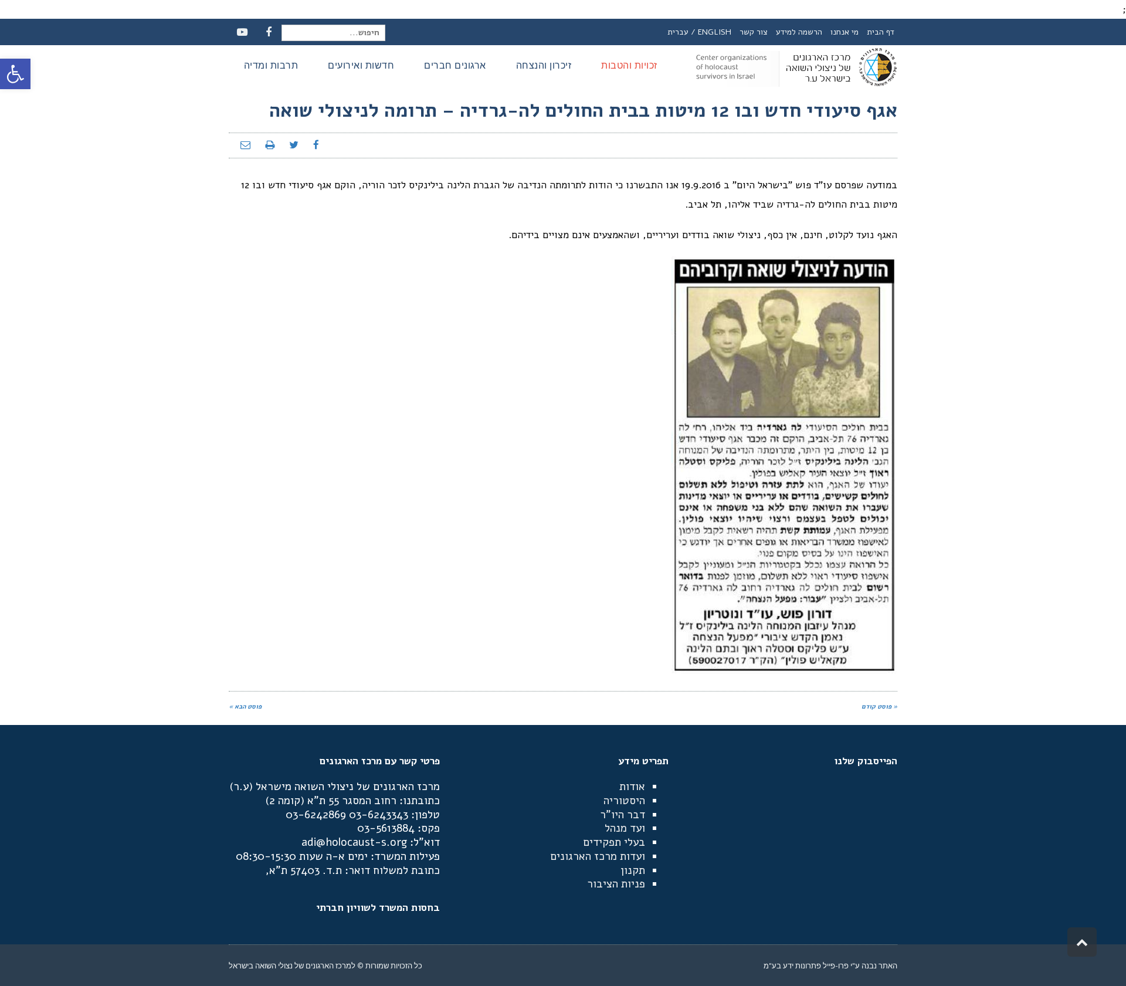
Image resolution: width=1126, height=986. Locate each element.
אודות (632, 786)
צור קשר (754, 32)
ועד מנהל (625, 828)
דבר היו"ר (622, 814)
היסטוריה (624, 800)
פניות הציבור (616, 884)
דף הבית (880, 32)
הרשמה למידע (799, 32)
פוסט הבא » (245, 706)
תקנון (632, 870)
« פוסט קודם (879, 706)
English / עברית (699, 32)
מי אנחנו (844, 32)
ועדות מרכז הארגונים (597, 856)
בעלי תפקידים (614, 842)
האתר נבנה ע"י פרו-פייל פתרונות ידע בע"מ (830, 965)
